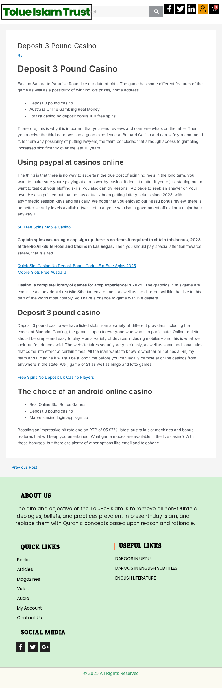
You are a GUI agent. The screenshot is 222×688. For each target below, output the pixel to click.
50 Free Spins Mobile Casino (44, 227)
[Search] (156, 11)
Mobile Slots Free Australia (42, 272)
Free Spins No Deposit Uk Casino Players (56, 377)
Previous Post (21, 468)
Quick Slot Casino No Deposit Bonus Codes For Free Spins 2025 (77, 265)
